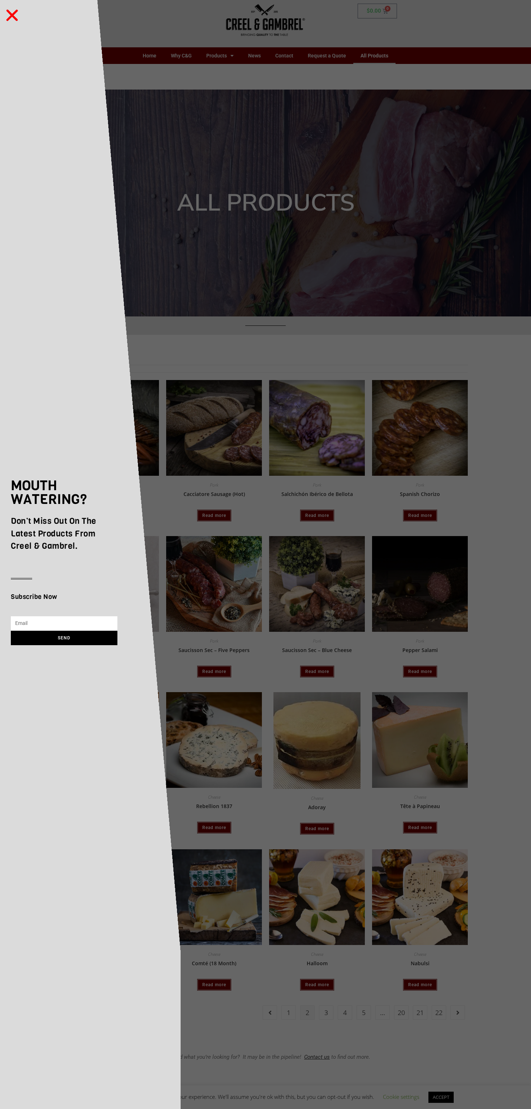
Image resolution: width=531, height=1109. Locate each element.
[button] (12, 15)
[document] (265, 554)
